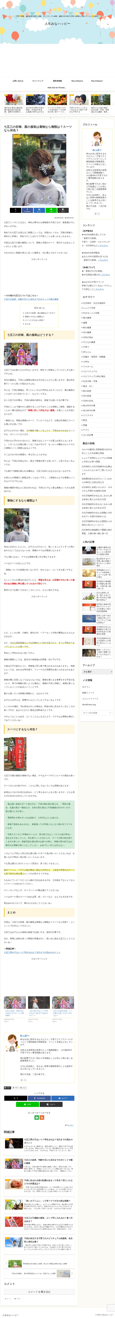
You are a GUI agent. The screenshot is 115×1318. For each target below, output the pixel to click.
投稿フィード (88, 693)
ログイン (86, 687)
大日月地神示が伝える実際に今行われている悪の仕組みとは (97, 514)
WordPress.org (89, 704)
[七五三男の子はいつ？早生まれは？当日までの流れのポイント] (39, 1002)
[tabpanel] (14, 104)
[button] (63, 210)
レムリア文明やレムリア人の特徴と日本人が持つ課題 (97, 460)
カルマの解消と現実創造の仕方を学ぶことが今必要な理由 (97, 451)
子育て (8, 1088)
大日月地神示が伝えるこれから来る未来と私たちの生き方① (97, 506)
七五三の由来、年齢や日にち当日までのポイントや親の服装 (31, 299)
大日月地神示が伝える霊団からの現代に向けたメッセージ (97, 523)
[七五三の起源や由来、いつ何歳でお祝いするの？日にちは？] (63, 1002)
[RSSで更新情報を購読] (25, 1079)
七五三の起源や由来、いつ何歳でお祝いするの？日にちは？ (62, 1013)
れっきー (24, 1035)
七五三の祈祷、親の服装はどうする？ (40, 313)
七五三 (24, 1088)
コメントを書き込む (39, 1291)
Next (113, 104)
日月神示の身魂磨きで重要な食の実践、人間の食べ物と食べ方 (97, 532)
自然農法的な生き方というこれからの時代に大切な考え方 (97, 480)
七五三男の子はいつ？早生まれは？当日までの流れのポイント (32, 952)
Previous (2, 104)
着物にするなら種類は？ (35, 317)
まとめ (27, 324)
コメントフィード (90, 699)
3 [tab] (57, 118)
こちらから (103, 245)
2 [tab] (54, 118)
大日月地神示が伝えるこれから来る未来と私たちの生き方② (97, 497)
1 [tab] (51, 118)
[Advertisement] (57, 60)
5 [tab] (64, 118)
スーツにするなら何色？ (35, 320)
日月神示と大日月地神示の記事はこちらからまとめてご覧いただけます (97, 470)
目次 (36, 308)
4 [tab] (61, 118)
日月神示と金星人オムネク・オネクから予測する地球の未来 (97, 489)
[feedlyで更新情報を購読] (21, 1079)
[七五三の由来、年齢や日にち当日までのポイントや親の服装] (15, 1002)
